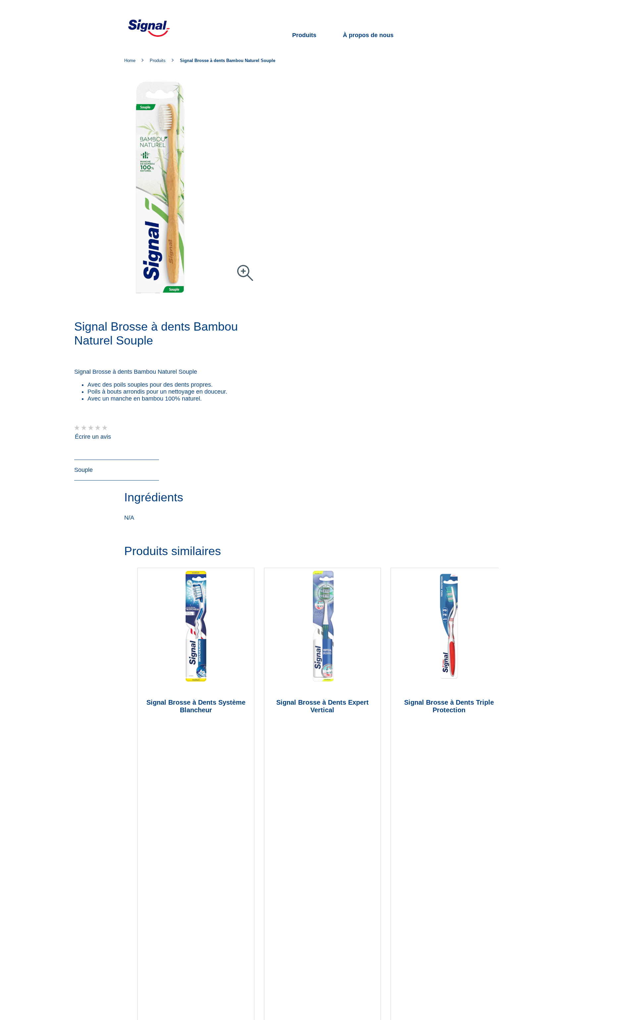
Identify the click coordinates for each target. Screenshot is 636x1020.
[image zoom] (245, 273)
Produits (304, 35)
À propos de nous (368, 35)
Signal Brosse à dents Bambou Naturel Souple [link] (227, 60)
